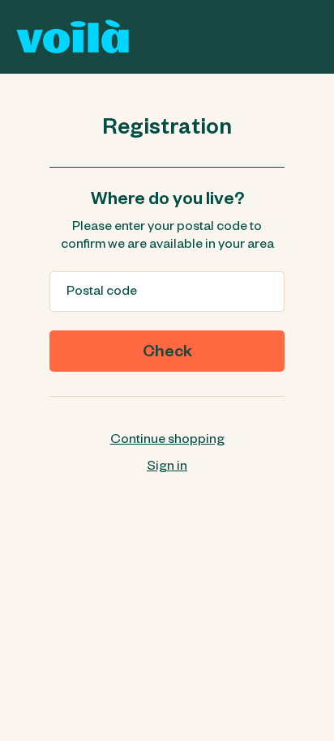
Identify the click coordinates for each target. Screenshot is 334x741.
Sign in (167, 468)
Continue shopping (167, 441)
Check (167, 354)
